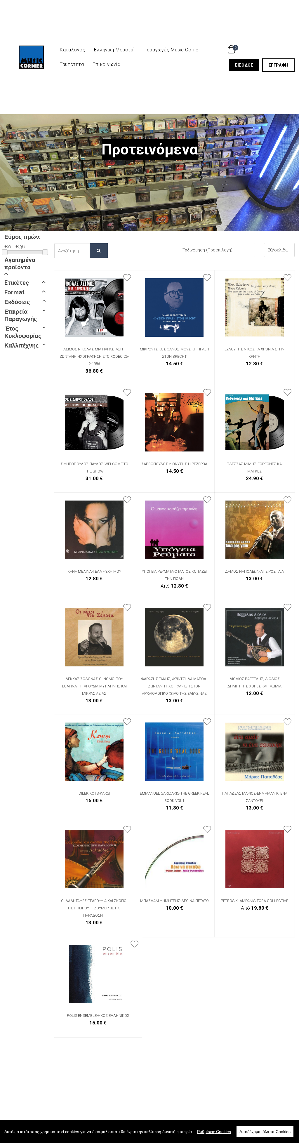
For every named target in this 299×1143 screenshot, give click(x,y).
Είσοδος (247, 64)
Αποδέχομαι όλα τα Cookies (265, 1131)
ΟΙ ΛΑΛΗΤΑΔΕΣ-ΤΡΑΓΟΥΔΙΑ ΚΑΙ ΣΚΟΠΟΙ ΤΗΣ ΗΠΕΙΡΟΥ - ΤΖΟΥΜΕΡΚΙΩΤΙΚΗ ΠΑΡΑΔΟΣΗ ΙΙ (94, 908)
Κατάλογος (72, 50)
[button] (25, 266)
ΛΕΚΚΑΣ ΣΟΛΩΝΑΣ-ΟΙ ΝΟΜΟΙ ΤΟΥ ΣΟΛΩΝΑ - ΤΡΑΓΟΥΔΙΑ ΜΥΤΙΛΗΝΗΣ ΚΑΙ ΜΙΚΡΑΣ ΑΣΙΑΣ (94, 686)
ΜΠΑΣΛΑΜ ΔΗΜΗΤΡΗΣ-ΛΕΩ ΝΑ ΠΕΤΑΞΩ (174, 901)
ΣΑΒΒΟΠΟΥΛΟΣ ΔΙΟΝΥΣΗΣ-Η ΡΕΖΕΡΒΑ (174, 464)
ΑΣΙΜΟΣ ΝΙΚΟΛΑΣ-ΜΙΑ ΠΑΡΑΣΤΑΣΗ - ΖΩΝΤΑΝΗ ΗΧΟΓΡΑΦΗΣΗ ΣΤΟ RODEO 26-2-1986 (94, 356)
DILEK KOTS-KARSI (94, 793)
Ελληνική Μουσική (114, 50)
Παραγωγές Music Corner (172, 50)
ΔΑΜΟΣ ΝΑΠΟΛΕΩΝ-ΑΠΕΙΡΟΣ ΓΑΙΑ (254, 571)
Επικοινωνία (106, 64)
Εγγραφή (282, 64)
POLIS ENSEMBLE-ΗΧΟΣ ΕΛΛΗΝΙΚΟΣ (98, 1015)
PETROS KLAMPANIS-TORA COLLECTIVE (254, 901)
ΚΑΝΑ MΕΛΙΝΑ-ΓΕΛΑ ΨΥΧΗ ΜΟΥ (94, 571)
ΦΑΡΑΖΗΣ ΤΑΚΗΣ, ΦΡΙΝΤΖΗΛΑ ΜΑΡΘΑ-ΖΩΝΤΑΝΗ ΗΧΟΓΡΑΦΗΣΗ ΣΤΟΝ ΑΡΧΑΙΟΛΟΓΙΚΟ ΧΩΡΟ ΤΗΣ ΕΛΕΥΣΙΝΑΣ (174, 686)
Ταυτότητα (72, 64)
